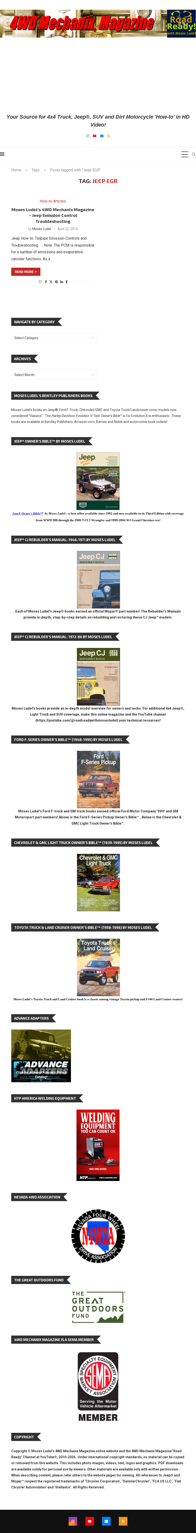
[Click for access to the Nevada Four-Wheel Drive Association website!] (98, 1212)
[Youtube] (94, 136)
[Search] (193, 154)
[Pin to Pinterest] (56, 282)
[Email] (101, 136)
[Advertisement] (98, 75)
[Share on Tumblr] (66, 282)
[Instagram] (87, 136)
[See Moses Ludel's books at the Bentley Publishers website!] (98, 754)
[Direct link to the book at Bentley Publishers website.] (98, 456)
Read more (24, 272)
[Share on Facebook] (46, 282)
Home (16, 170)
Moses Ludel (41, 229)
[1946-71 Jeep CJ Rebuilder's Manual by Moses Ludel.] (98, 554)
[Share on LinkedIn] (61, 282)
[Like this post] (40, 282)
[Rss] (108, 136)
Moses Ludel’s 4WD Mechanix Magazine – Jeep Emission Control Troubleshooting (52, 215)
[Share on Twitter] (51, 282)
